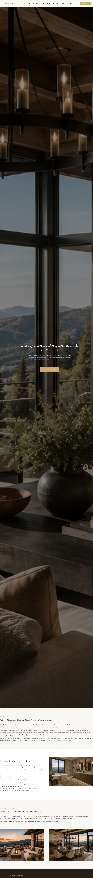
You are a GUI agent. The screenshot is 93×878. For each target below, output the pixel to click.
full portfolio (9, 821)
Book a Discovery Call (49, 369)
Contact (76, 3)
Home (29, 3)
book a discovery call (30, 821)
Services (41, 3)
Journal (70, 3)
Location (55, 3)
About (48, 3)
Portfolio (35, 3)
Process (63, 3)
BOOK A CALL (85, 3)
